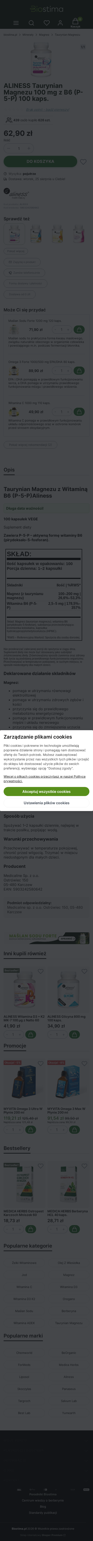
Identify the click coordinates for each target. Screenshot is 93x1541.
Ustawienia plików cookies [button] (47, 803)
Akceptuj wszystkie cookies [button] (46, 791)
